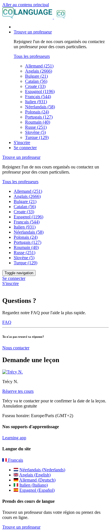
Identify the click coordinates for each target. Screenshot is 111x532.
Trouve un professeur (21, 527)
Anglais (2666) (38, 71)
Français (15, 460)
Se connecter (25, 147)
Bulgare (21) (36, 76)
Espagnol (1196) (40, 91)
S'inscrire (22, 142)
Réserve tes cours (18, 391)
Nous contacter (15, 347)
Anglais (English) (35, 474)
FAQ (6, 322)
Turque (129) (37, 137)
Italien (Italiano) (33, 485)
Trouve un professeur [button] (33, 31)
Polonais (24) (37, 111)
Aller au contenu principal (25, 4)
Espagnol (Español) (37, 490)
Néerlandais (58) (40, 106)
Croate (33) (35, 86)
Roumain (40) (37, 122)
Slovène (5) (35, 132)
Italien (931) (36, 101)
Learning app (14, 437)
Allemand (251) (39, 66)
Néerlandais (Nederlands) (42, 469)
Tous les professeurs (32, 56)
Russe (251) (36, 127)
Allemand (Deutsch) (37, 480)
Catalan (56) (36, 81)
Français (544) (38, 96)
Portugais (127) (39, 117)
